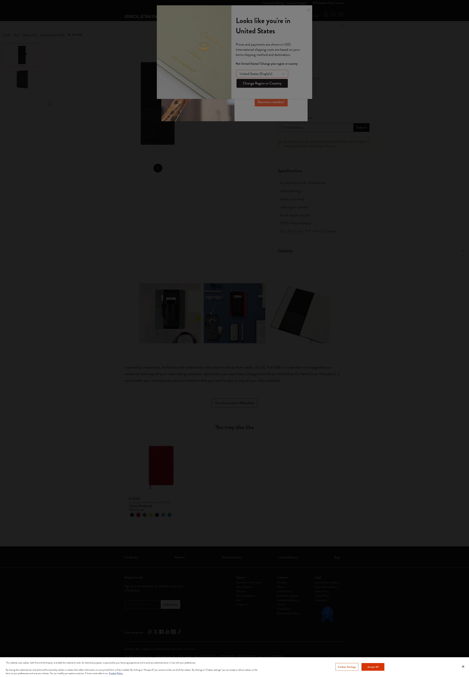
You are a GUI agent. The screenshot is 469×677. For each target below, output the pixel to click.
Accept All (373, 667)
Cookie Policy (116, 673)
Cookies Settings (347, 667)
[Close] (463, 667)
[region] (234, 667)
